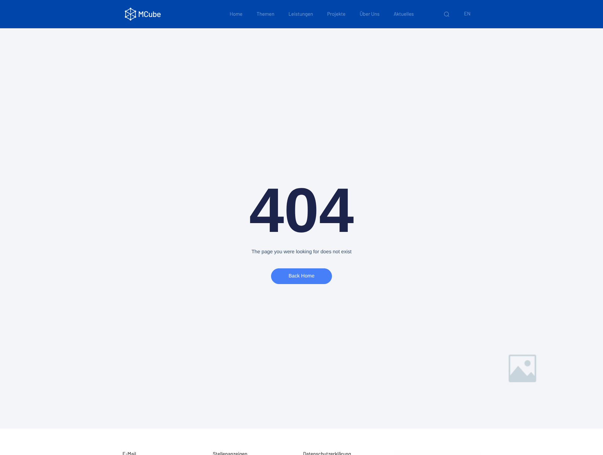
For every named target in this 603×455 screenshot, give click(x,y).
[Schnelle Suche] (446, 14)
